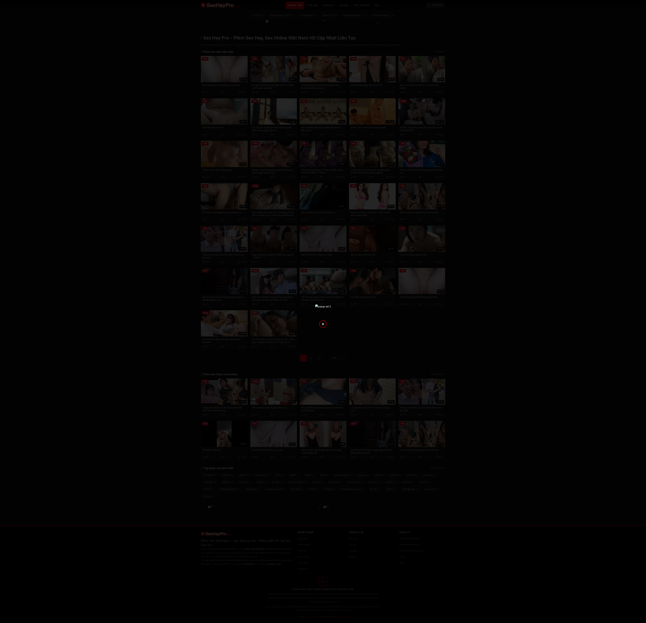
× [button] (323, 324)
